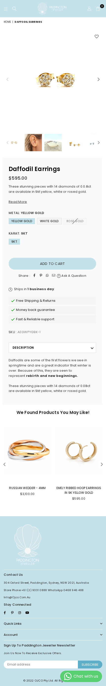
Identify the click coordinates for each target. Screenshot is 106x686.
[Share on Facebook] (34, 276)
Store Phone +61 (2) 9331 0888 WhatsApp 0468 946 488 (44, 590)
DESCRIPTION (23, 347)
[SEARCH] (14, 8)
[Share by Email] (54, 276)
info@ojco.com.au (17, 597)
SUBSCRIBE (90, 664)
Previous (7, 79)
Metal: (26, 213)
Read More (18, 201)
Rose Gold (75, 221)
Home (7, 22)
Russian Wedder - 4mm (27, 488)
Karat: (18, 233)
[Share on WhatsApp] (47, 276)
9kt (14, 241)
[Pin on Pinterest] (41, 276)
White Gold (49, 221)
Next (98, 79)
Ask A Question (73, 275)
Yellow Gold (21, 221)
